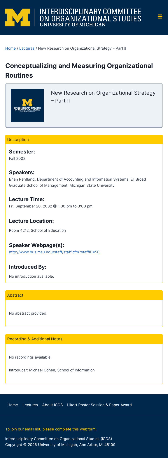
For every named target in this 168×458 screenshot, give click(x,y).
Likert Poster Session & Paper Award (99, 405)
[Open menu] (158, 17)
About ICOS (52, 405)
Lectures (27, 48)
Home (10, 48)
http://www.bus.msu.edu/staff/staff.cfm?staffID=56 (54, 252)
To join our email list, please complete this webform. (51, 429)
